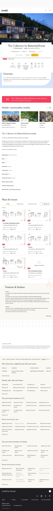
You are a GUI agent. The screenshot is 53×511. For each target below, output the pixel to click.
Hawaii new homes (45, 429)
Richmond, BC (44, 390)
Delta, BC (43, 384)
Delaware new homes (45, 426)
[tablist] (20, 204)
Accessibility (25, 499)
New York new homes (44, 410)
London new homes (7, 455)
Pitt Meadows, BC (6, 390)
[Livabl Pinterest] (49, 496)
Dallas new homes (6, 405)
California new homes (7, 426)
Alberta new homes (7, 468)
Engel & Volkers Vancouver (15, 189)
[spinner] (45, 10)
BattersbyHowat (10, 185)
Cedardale (4, 371)
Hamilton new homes (32, 450)
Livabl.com (38, 348)
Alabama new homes (7, 423)
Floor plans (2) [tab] (20, 203)
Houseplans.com (18, 505)
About (3, 499)
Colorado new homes (20, 426)
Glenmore (48, 371)
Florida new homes (19, 429)
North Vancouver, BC (46, 387)
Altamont (4, 368)
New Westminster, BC (32, 387)
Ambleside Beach (34, 368)
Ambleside (14, 368)
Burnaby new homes (32, 446)
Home (3, 359)
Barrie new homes (6, 446)
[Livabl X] (37, 496)
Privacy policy (34, 499)
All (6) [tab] (8, 204)
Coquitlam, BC (30, 384)
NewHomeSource (6, 505)
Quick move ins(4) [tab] (32, 203)
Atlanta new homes (6, 402)
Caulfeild (48, 368)
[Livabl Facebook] (45, 496)
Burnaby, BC (5, 384)
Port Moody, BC (31, 390)
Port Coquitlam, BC (18, 390)
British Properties (18, 48)
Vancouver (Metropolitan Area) (23, 359)
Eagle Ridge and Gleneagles (37, 371)
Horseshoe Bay (5, 375)
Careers (14, 499)
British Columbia (11, 359)
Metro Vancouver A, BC (19, 387)
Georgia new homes (32, 429)
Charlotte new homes (31, 402)
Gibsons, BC (5, 387)
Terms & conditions (46, 499)
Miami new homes (30, 410)
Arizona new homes (32, 423)
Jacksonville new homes (45, 405)
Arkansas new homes (45, 423)
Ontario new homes (7, 479)
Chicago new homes (44, 402)
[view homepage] (4, 10)
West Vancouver (26, 79)
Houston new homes (31, 405)
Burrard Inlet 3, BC (17, 384)
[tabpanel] (26, 244)
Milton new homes (19, 455)
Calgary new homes (46, 446)
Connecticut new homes (33, 426)
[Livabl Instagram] (41, 496)
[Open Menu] (50, 10)
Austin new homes (18, 402)
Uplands (26, 48)
